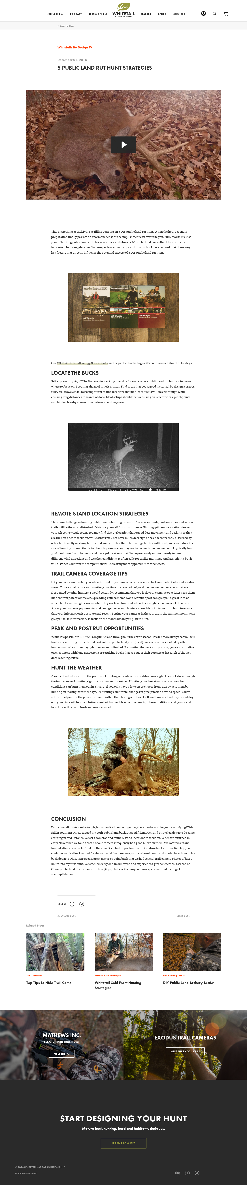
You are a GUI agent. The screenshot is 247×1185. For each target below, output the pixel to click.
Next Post (183, 915)
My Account (203, 13)
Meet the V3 (62, 1053)
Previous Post (67, 915)
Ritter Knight (31, 1173)
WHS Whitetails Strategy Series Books (82, 362)
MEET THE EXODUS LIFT (185, 1051)
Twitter (81, 904)
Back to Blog (67, 25)
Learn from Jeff (123, 1143)
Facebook (71, 904)
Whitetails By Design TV (75, 47)
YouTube (177, 1173)
